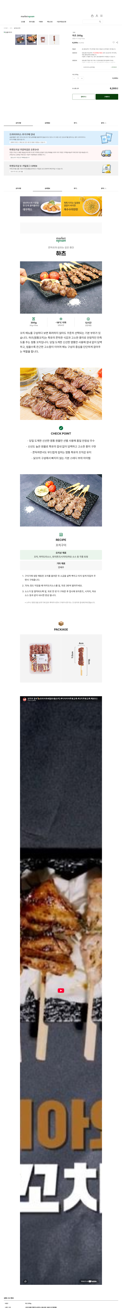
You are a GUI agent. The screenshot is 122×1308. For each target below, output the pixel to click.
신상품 (23, 22)
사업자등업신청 (61, 22)
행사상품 (32, 22)
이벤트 (41, 22)
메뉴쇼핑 (50, 22)
